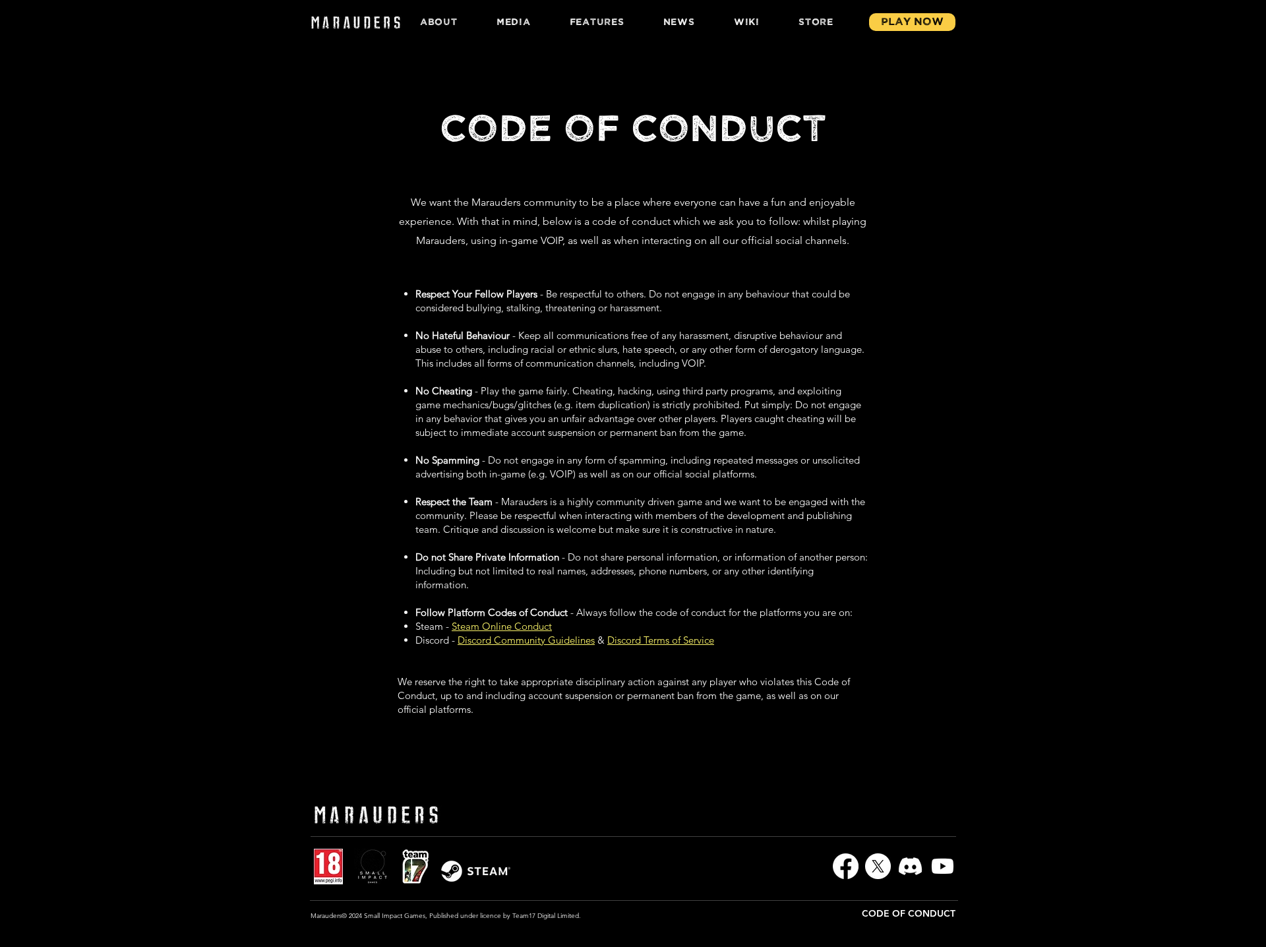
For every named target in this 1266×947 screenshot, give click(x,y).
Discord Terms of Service (660, 640)
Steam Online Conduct (502, 626)
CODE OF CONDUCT (908, 913)
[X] (878, 866)
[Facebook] (846, 866)
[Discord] (910, 866)
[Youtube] (942, 866)
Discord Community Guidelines (526, 640)
